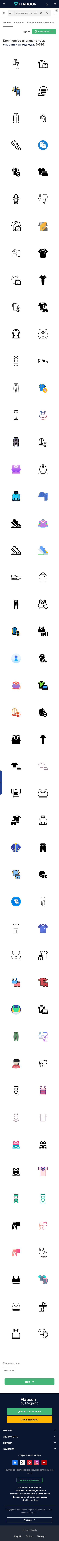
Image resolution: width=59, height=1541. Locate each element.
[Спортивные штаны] (16, 118)
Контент (7, 1430)
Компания (8, 1449)
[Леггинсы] (43, 902)
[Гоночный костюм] (16, 199)
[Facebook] (15, 1462)
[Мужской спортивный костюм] (43, 740)
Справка (7, 1442)
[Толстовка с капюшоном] (43, 469)
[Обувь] (43, 361)
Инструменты (10, 1436)
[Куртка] (16, 334)
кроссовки (9, 1370)
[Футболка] (16, 794)
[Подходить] (16, 91)
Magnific (18, 1536)
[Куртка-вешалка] (43, 64)
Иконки (7, 22)
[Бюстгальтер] (16, 956)
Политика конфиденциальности (30, 1490)
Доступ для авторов (29, 1411)
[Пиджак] (16, 848)
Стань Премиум (29, 1419)
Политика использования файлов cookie (30, 1493)
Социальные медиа (29, 1455)
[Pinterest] (29, 1462)
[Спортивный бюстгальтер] (43, 334)
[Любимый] (43, 604)
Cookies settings (30, 1500)
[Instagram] (36, 1462)
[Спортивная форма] (43, 631)
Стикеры (19, 22)
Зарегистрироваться (29, 1480)
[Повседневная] (16, 929)
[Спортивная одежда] (16, 64)
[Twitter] (22, 1462)
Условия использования (29, 1487)
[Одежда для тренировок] (43, 199)
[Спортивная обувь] (16, 145)
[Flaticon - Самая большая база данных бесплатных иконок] (25, 4)
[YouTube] (44, 1462)
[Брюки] (16, 388)
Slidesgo (41, 1536)
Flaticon (29, 1536)
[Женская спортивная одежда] (43, 794)
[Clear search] (41, 13)
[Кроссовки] (16, 577)
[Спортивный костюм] (43, 118)
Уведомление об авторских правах (30, 1496)
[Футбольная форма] (43, 253)
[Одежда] (16, 523)
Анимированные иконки (40, 22)
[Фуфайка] (16, 496)
